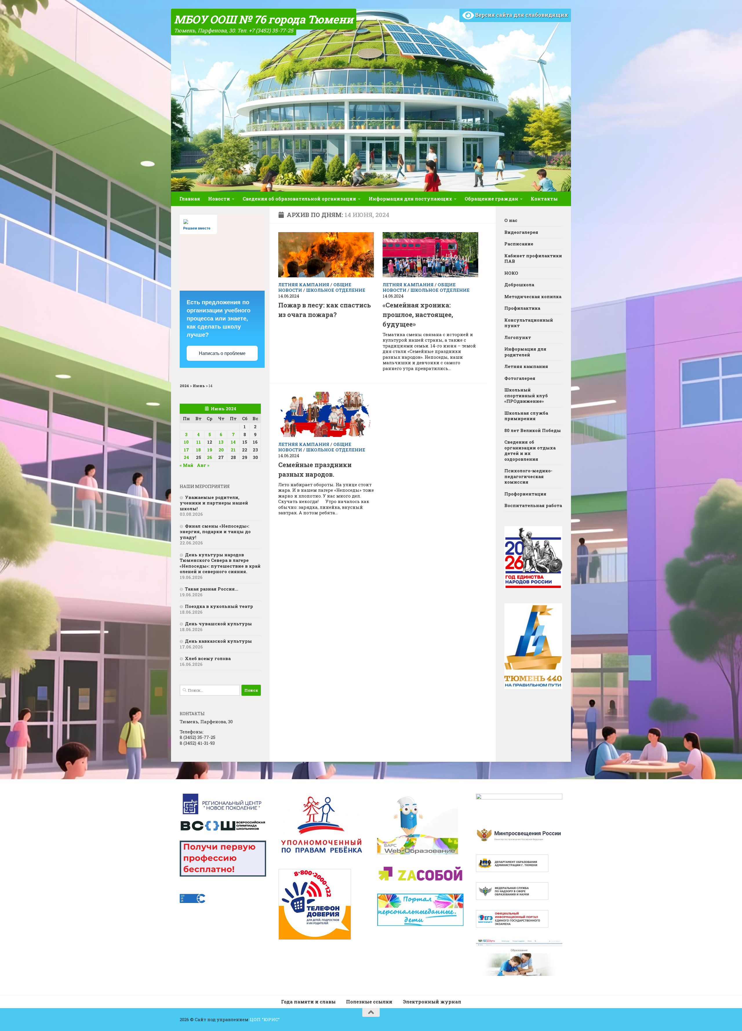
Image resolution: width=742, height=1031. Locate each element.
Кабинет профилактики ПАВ (533, 258)
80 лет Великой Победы (532, 430)
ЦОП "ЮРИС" (265, 1019)
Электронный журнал (432, 1002)
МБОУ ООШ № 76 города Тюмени (263, 19)
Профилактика (522, 308)
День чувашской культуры (218, 623)
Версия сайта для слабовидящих (521, 14)
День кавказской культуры (218, 641)
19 (209, 450)
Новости (219, 199)
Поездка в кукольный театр (219, 606)
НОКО (511, 273)
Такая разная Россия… (211, 589)
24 (186, 457)
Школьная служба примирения (526, 416)
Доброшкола (519, 284)
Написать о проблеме (222, 353)
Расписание (518, 244)
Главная (189, 199)
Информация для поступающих (410, 199)
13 (221, 442)
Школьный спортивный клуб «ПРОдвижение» (526, 395)
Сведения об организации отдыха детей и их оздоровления (530, 450)
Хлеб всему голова (208, 658)
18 (198, 450)
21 (233, 450)
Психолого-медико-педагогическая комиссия (528, 476)
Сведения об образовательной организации (299, 199)
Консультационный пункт (528, 323)
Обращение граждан (491, 199)
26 (209, 457)
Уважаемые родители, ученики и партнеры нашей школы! (214, 502)
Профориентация (525, 494)
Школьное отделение (335, 290)
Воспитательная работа (533, 505)
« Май (186, 465)
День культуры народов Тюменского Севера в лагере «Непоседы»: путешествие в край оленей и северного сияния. (220, 563)
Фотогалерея (519, 378)
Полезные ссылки (369, 1002)
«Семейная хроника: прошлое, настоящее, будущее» (418, 314)
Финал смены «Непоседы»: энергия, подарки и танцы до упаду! (215, 531)
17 (186, 450)
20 (221, 450)
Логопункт (517, 337)
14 (233, 442)
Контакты (544, 199)
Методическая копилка (532, 296)
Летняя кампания (303, 284)
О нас (510, 220)
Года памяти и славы (308, 1002)
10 (186, 442)
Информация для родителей (525, 352)
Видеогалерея (521, 232)
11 (198, 442)
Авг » (203, 465)
